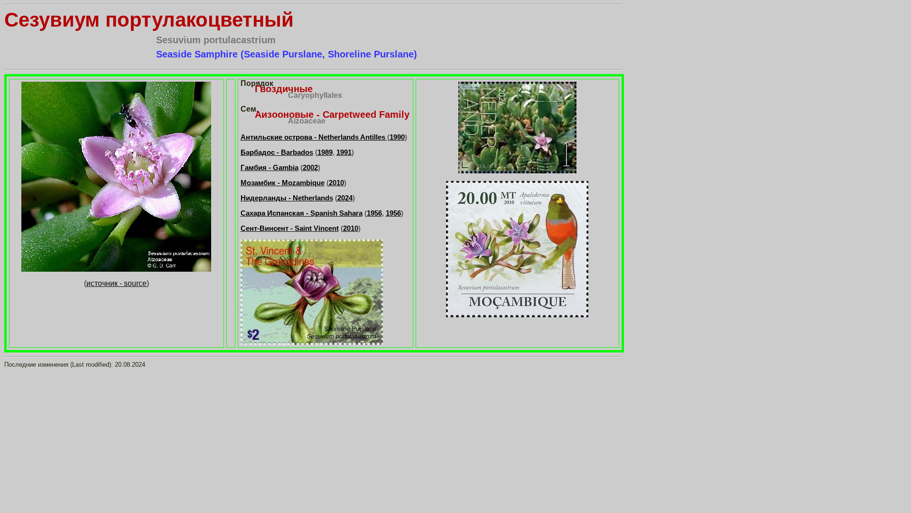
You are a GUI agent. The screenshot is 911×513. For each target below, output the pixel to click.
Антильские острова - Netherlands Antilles (314, 137)
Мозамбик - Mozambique (283, 183)
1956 (374, 213)
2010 (336, 183)
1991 (344, 152)
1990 (397, 137)
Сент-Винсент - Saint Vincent (290, 228)
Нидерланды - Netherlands (287, 198)
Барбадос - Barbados (277, 152)
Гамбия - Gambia (269, 167)
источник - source (116, 283)
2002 (310, 167)
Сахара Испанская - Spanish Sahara (302, 213)
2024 (345, 198)
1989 (325, 152)
